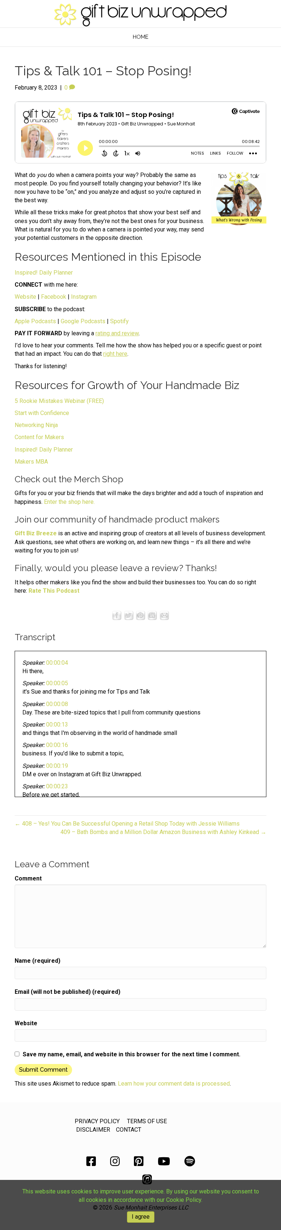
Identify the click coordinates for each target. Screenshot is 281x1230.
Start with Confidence (42, 413)
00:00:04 (57, 662)
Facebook (53, 296)
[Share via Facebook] (116, 614)
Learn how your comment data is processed (174, 1083)
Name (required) (37, 960)
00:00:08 (57, 704)
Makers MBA (31, 461)
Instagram (84, 296)
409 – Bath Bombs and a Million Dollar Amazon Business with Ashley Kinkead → (163, 832)
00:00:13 (57, 724)
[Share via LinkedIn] (152, 614)
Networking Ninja (36, 425)
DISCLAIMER (93, 1129)
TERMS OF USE (147, 1121)
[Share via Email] (164, 614)
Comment (28, 878)
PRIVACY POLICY (97, 1121)
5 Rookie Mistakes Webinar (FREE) (59, 400)
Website (25, 296)
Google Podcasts (83, 321)
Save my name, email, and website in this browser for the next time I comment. (131, 1054)
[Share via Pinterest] (140, 614)
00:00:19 (57, 765)
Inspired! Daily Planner (44, 272)
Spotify (119, 321)
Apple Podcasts (35, 321)
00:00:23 (57, 786)
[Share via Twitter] (129, 614)
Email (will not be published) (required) (67, 991)
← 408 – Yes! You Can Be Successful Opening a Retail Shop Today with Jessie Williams (127, 823)
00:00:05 (57, 683)
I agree (141, 1216)
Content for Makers (39, 437)
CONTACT (128, 1129)
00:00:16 (57, 745)
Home (141, 37)
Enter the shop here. (69, 501)
